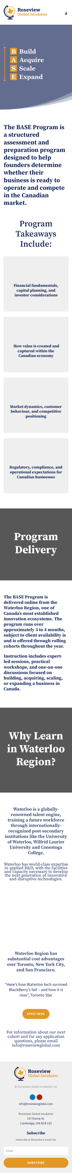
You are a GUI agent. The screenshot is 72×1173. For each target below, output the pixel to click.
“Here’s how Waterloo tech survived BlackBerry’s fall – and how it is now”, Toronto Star (36, 990)
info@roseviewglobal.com (36, 1045)
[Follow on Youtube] (39, 1097)
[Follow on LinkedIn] (32, 1097)
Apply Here (36, 1014)
